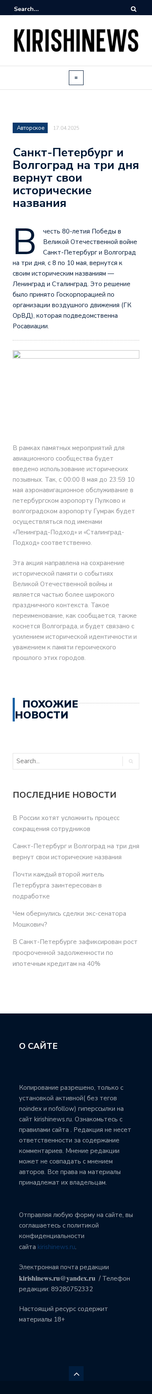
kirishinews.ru (56, 1247)
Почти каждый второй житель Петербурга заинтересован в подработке (58, 885)
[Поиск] (133, 9)
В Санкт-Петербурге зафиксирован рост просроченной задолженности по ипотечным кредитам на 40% (75, 953)
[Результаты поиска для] (40, 9)
